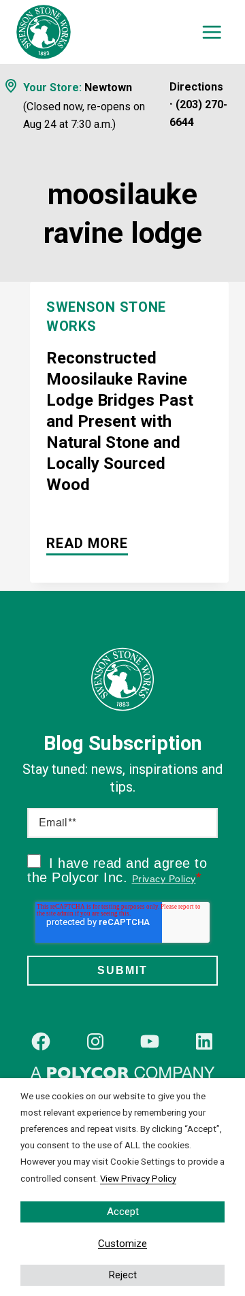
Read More (87, 545)
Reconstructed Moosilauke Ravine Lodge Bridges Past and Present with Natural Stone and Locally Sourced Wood (119, 421)
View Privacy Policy (138, 1178)
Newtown (108, 87)
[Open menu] (212, 32)
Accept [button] (123, 1211)
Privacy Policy (164, 878)
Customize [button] (122, 1243)
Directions (196, 86)
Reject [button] (123, 1275)
